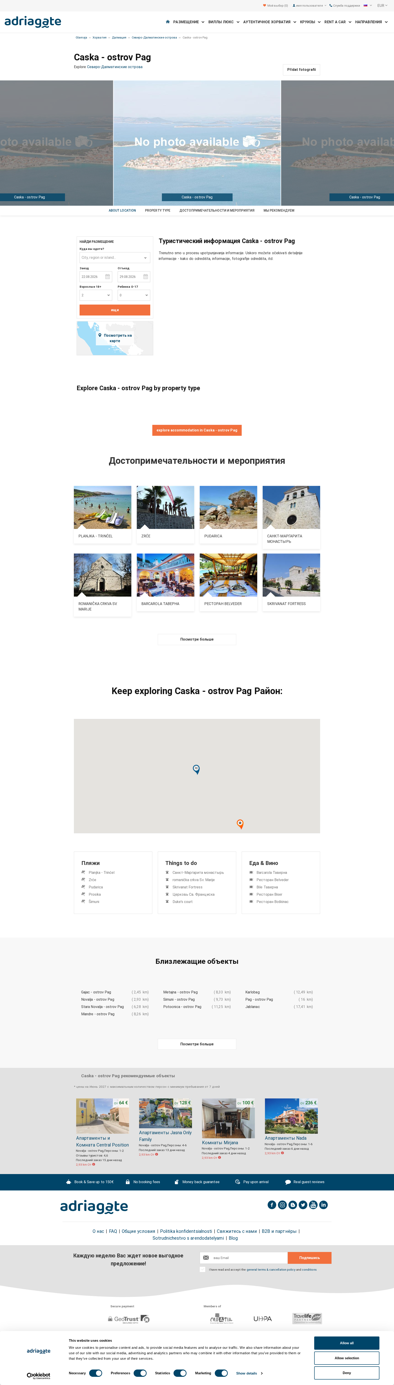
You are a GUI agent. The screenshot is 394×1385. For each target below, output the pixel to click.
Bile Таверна (267, 887)
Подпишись (309, 1258)
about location (122, 210)
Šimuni (94, 902)
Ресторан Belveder (273, 880)
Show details (246, 1373)
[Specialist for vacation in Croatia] (94, 1207)
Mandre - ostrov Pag (98, 1014)
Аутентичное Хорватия (268, 22)
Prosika (95, 894)
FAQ (113, 1231)
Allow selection (347, 1358)
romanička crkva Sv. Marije (194, 880)
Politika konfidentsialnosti (186, 1231)
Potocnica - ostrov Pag (182, 1007)
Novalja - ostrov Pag (97, 999)
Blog (233, 1238)
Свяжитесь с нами (237, 1231)
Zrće (92, 880)
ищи (115, 310)
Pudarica (96, 887)
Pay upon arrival (255, 1182)
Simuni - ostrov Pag (179, 999)
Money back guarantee (200, 1182)
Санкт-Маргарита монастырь (198, 872)
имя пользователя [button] (309, 5)
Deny (347, 1373)
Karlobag (252, 992)
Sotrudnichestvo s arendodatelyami (188, 1238)
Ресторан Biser (269, 894)
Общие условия (138, 1231)
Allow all (347, 1343)
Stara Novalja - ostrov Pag (102, 1007)
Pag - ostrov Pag (259, 999)
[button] (368, 5)
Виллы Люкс (222, 22)
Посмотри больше (197, 639)
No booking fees (146, 1182)
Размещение (187, 22)
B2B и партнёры (279, 1231)
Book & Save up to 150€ (93, 1182)
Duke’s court (183, 902)
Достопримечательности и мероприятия (216, 210)
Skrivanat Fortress (187, 887)
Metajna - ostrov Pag (180, 992)
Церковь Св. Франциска (194, 894)
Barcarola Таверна (272, 872)
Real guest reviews (308, 1182)
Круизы (309, 22)
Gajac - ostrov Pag (96, 992)
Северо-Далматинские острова (115, 67)
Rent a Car (336, 22)
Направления (370, 22)
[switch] (140, 1373)
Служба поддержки (346, 5)
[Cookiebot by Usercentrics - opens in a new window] (39, 1376)
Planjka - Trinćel (101, 872)
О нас (98, 1231)
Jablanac (252, 1007)
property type (157, 210)
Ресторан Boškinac (273, 902)
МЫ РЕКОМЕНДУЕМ (279, 210)
